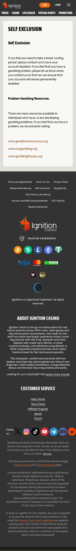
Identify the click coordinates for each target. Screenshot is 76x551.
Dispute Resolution (38, 207)
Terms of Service (46, 465)
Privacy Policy (61, 182)
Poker (5, 13)
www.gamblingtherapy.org (25, 156)
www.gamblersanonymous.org (28, 141)
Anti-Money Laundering (38, 195)
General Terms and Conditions (36, 520)
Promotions (65, 13)
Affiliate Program (38, 409)
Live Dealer (28, 13)
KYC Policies (58, 201)
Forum (38, 418)
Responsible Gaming (20, 188)
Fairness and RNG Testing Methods (30, 201)
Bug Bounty (60, 188)
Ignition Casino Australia (58, 374)
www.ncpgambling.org (22, 149)
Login (57, 5)
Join (45, 5)
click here (47, 454)
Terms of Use (43, 182)
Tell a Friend (38, 404)
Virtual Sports (46, 13)
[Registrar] (38, 288)
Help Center (38, 399)
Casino (15, 13)
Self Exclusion (42, 188)
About (38, 414)
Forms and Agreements (20, 182)
